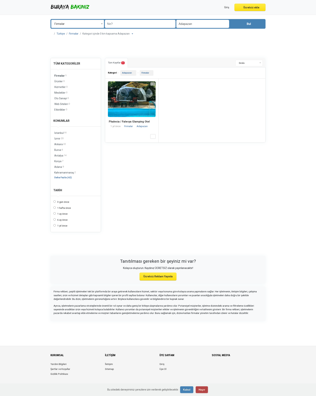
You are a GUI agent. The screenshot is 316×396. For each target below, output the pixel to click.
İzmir (58, 138)
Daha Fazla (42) (63, 177)
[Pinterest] (234, 366)
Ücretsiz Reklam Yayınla (158, 276)
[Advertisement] (158, 47)
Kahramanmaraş (65, 172)
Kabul (186, 389)
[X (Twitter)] (219, 366)
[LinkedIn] (229, 366)
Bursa (58, 149)
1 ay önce (62, 213)
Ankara (60, 144)
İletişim (109, 364)
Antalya (60, 155)
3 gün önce (63, 201)
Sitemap (109, 368)
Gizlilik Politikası (59, 373)
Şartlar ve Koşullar (60, 368)
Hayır (202, 389)
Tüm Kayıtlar (115, 62)
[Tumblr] (244, 366)
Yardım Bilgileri (58, 364)
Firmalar (73, 33)
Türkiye (61, 33)
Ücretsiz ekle (251, 7)
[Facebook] (214, 366)
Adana (59, 166)
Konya (58, 161)
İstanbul (60, 132)
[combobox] (77, 24)
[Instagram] (224, 366)
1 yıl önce (62, 225)
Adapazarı (127, 73)
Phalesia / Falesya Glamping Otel (129, 121)
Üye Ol (162, 368)
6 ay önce (62, 219)
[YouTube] (239, 366)
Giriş (161, 364)
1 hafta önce (64, 207)
